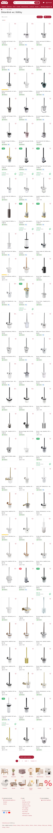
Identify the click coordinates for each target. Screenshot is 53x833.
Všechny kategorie (45, 6)
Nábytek (4, 6)
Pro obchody (25, 809)
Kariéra (5, 804)
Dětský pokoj (30, 789)
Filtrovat (48, 16)
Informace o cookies (27, 815)
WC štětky (9, 9)
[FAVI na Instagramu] (6, 812)
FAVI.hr (32, 825)
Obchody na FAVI (26, 802)
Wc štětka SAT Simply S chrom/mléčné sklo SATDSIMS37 (16, 41)
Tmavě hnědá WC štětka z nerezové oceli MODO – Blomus (16, 221)
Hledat (36, 2)
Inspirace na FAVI (26, 805)
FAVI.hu (27, 825)
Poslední (33, 761)
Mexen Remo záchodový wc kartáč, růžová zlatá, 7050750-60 (34, 641)
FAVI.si (7, 827)
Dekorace (9, 6)
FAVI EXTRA (25, 811)
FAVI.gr (4, 827)
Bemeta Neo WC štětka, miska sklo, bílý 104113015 (31, 356)
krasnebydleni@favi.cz (10, 800)
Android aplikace (47, 800)
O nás (23, 800)
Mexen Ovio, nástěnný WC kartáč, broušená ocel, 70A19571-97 (17, 561)
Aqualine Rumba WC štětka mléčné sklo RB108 (30, 91)
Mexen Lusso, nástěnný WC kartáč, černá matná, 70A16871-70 (34, 746)
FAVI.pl (19, 825)
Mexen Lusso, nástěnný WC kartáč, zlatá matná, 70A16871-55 (16, 746)
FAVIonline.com (5, 823)
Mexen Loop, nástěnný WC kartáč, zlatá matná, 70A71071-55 (33, 666)
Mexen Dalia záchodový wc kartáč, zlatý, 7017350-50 (14, 486)
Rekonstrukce (24, 6)
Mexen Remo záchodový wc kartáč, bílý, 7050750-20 (14, 536)
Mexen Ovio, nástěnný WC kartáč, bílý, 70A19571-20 (31, 456)
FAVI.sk (15, 825)
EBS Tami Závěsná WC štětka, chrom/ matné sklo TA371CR (33, 196)
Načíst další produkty (25, 757)
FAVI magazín (25, 807)
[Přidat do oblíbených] (16, 99)
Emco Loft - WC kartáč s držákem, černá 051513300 (31, 716)
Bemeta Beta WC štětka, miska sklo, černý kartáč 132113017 (33, 116)
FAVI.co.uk (44, 825)
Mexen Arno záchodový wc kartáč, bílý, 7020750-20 (14, 616)
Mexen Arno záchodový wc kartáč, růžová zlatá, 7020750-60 (33, 276)
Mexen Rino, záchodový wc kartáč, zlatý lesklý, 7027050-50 (33, 511)
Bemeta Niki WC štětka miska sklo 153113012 (13, 66)
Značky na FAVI (25, 804)
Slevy (48, 788)
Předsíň (39, 788)
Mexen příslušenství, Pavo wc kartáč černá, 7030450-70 (15, 406)
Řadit (40, 16)
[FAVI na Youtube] (9, 812)
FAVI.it (35, 825)
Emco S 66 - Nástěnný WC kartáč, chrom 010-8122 (14, 431)
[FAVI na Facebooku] (4, 812)
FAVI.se (40, 825)
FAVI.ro (23, 825)
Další (26, 761)
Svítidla (18, 6)
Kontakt (5, 802)
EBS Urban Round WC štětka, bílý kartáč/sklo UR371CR (32, 41)
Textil (14, 6)
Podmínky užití (25, 813)
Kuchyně (31, 6)
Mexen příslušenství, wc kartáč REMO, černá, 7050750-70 (16, 91)
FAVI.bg (50, 825)
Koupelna (37, 6)
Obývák (13, 788)
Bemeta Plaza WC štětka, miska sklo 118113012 (13, 586)
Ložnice (22, 788)
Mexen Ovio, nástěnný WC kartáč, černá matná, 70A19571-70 (16, 691)
